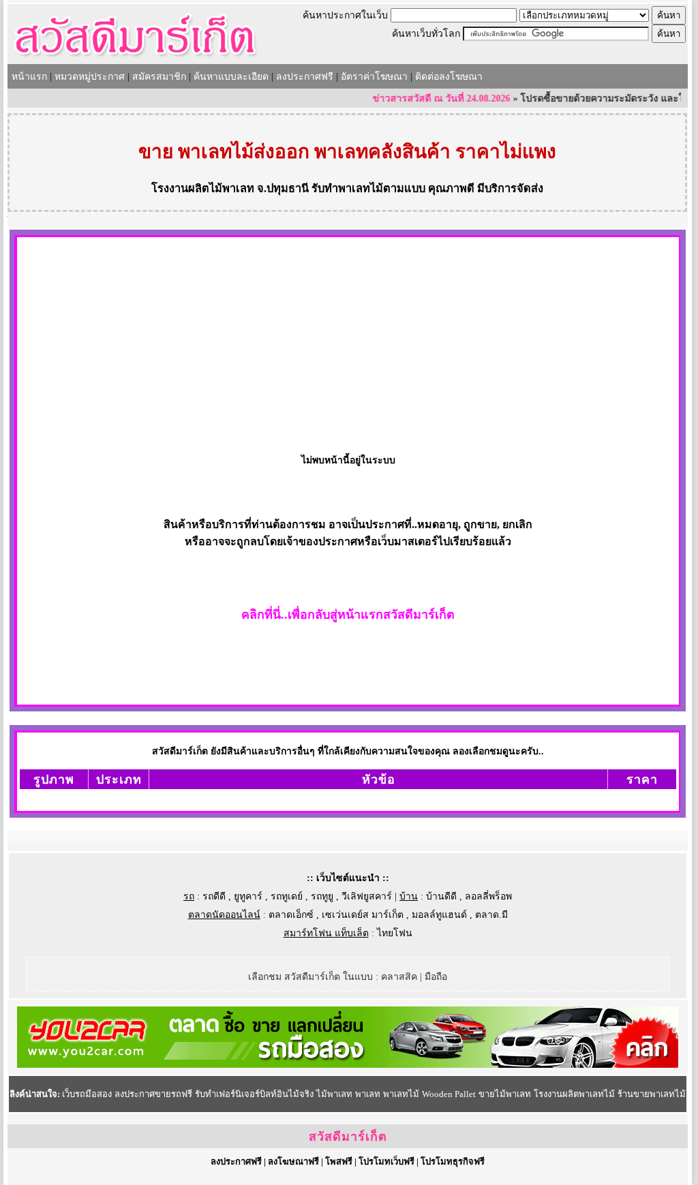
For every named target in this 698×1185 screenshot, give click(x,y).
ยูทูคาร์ (248, 896)
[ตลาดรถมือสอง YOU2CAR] (347, 1065)
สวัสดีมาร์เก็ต (348, 1136)
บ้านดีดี (441, 896)
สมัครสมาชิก (159, 77)
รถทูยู (322, 896)
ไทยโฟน (394, 933)
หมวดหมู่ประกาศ (90, 77)
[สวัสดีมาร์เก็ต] (135, 59)
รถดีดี (214, 896)
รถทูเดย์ (287, 896)
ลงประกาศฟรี (304, 77)
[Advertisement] (348, 339)
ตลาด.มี (491, 915)
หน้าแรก (29, 77)
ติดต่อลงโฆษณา (449, 77)
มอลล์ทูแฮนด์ (439, 915)
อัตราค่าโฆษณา (374, 77)
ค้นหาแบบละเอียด (231, 77)
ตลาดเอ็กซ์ (291, 915)
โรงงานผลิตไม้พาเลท (202, 188)
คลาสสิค (399, 977)
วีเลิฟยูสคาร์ (367, 896)
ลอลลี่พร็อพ (488, 896)
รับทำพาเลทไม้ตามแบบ (368, 188)
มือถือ (436, 977)
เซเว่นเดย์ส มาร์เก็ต (363, 915)
